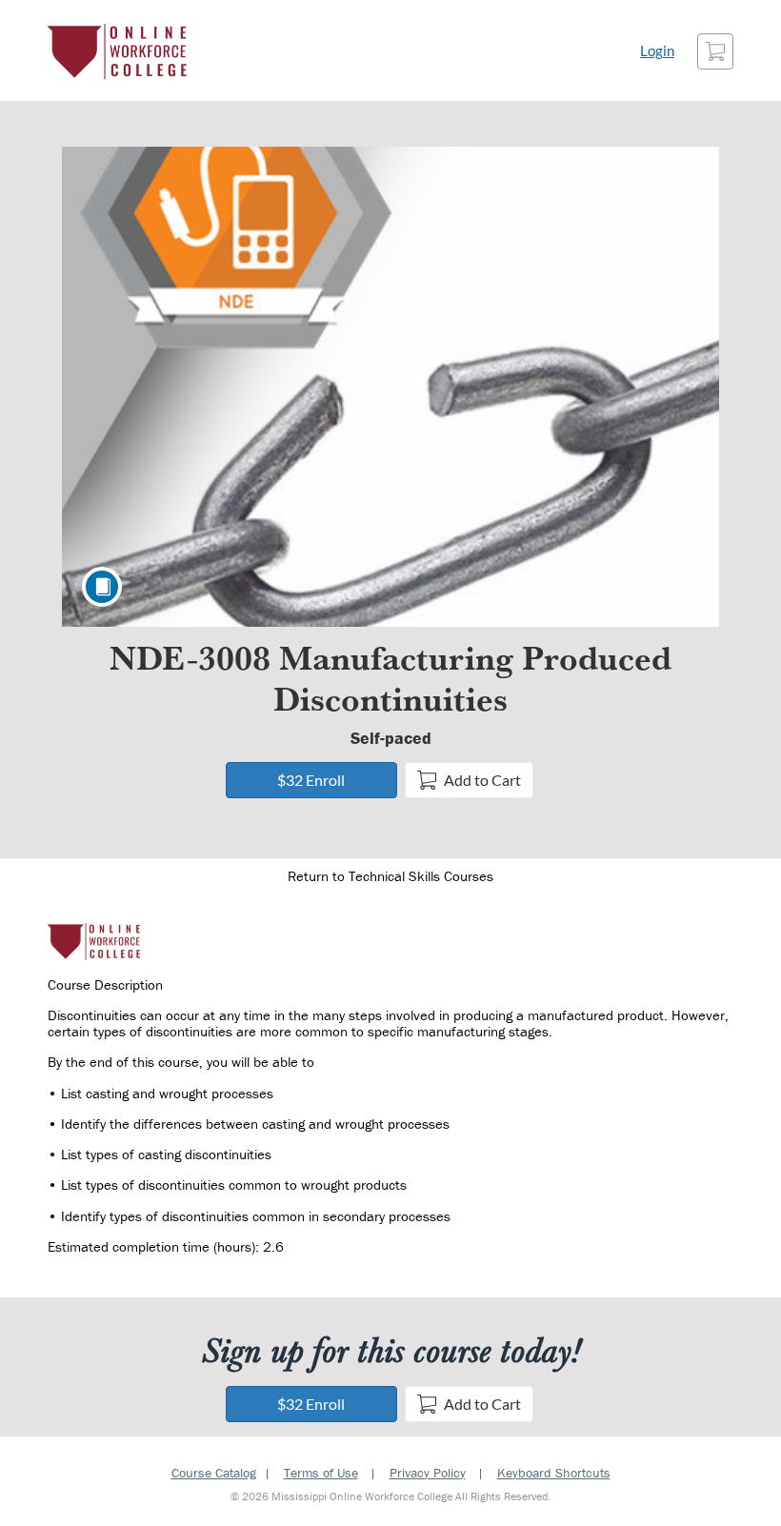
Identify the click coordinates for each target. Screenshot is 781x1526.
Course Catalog (213, 1472)
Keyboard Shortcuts (554, 1472)
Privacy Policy (428, 1472)
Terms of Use (321, 1472)
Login (657, 51)
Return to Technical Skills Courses (390, 876)
